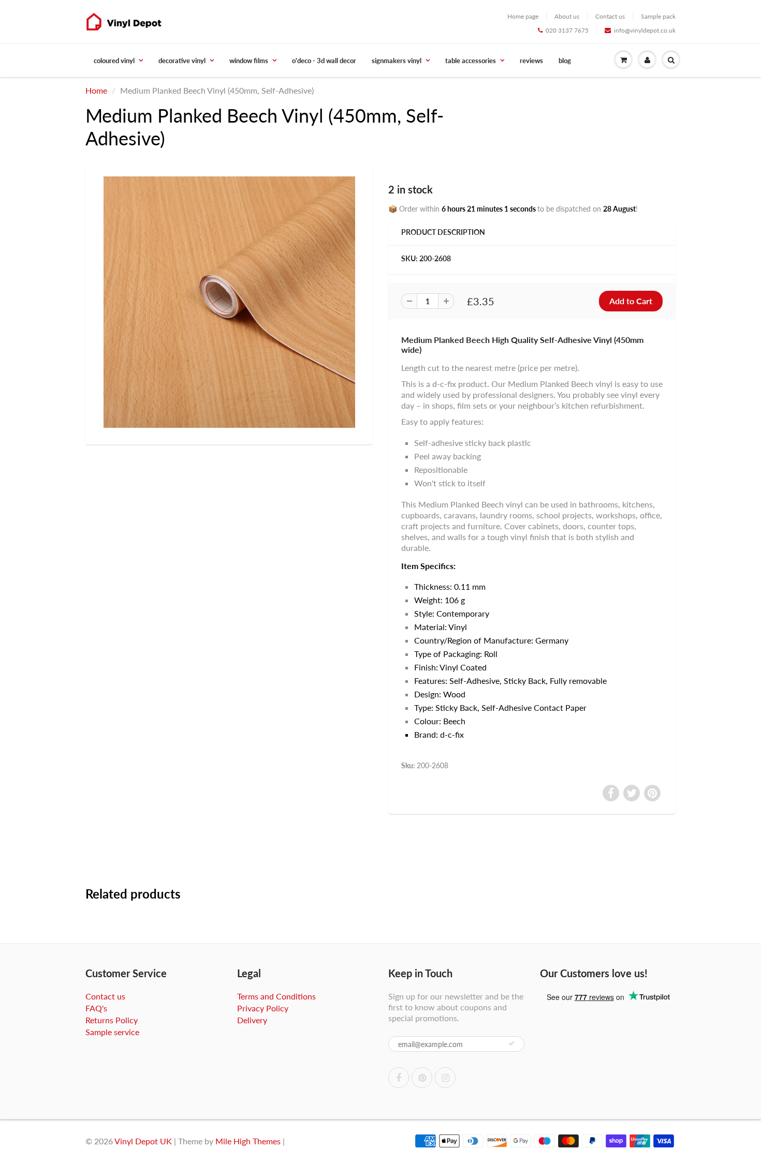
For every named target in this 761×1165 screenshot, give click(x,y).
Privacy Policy (262, 1008)
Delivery (252, 1020)
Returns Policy (111, 1020)
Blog (565, 60)
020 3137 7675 (567, 30)
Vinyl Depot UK (143, 1141)
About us (566, 16)
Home (96, 90)
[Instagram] (445, 1077)
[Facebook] (398, 1077)
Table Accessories (470, 60)
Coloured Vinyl (114, 60)
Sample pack (658, 16)
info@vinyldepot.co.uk (645, 30)
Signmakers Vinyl (396, 60)
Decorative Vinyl (182, 60)
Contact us (610, 16)
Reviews (531, 60)
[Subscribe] (511, 1043)
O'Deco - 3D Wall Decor (324, 60)
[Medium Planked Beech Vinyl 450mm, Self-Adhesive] (229, 302)
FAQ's (96, 1008)
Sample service (112, 1032)
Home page (522, 16)
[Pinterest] (422, 1077)
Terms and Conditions (276, 996)
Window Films (248, 60)
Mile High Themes (248, 1141)
